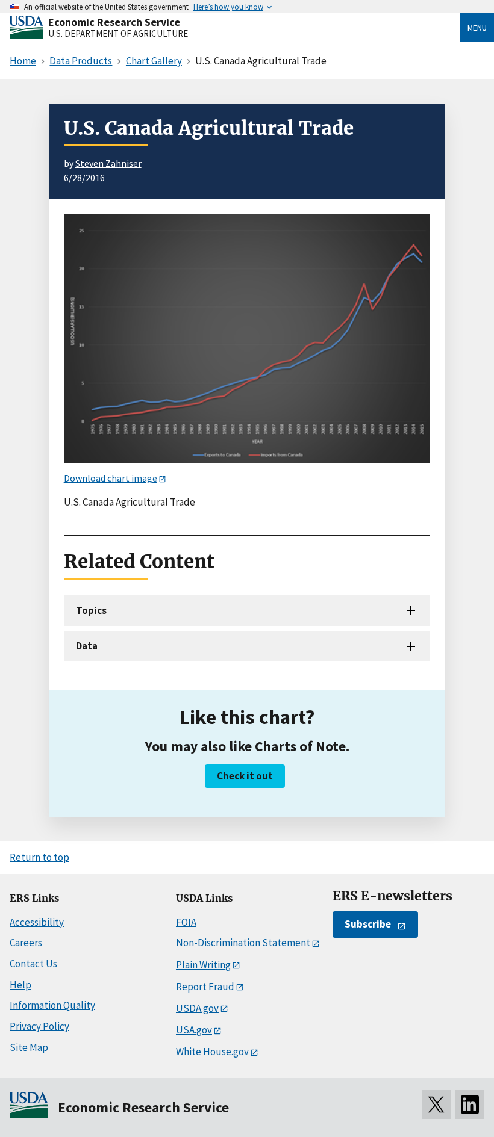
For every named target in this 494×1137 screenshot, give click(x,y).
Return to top (39, 857)
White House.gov (212, 1051)
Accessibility (37, 922)
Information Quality (52, 1005)
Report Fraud (205, 986)
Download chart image (110, 478)
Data (87, 645)
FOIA (186, 922)
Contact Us (33, 963)
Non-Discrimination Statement (243, 942)
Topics (91, 610)
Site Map (29, 1047)
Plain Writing (203, 964)
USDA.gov (197, 1008)
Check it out (245, 775)
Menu (477, 27)
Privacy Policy (39, 1026)
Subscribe (368, 924)
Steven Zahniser (108, 163)
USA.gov (194, 1029)
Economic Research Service (114, 22)
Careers (26, 942)
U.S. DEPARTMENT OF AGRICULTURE (118, 33)
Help (20, 984)
